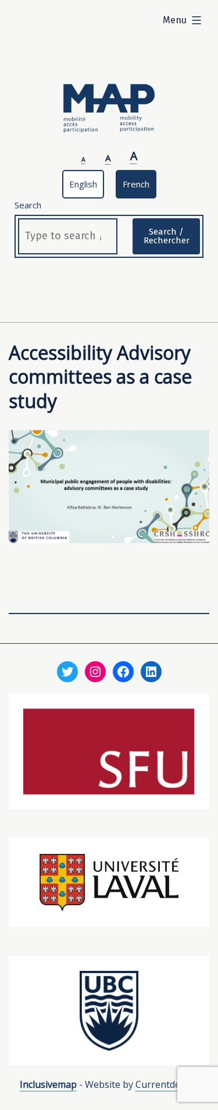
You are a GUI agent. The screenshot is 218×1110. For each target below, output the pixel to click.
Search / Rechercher (167, 236)
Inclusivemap (48, 1084)
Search (28, 205)
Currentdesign (167, 1084)
